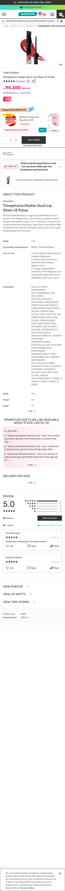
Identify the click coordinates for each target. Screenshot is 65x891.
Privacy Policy (27, 888)
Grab (42, 130)
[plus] (16, 140)
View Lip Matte (14, 594)
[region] (32, 880)
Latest (10, 525)
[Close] (60, 873)
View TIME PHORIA (16, 602)
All (4, 525)
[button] (61, 14)
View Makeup (13, 586)
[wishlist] (28, 81)
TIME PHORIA (11, 72)
